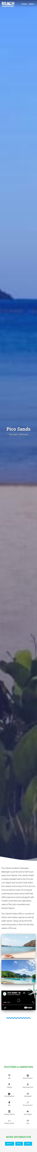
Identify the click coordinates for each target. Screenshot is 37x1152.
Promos (24, 4)
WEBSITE (9, 1143)
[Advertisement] (18, 1042)
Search (31, 4)
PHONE (28, 1143)
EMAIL (19, 1143)
